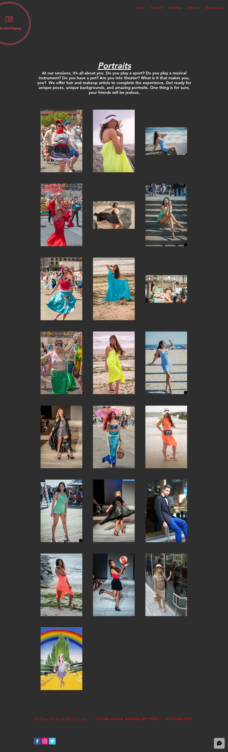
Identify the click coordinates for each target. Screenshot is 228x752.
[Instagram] (44, 741)
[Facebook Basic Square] (37, 741)
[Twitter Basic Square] (52, 741)
